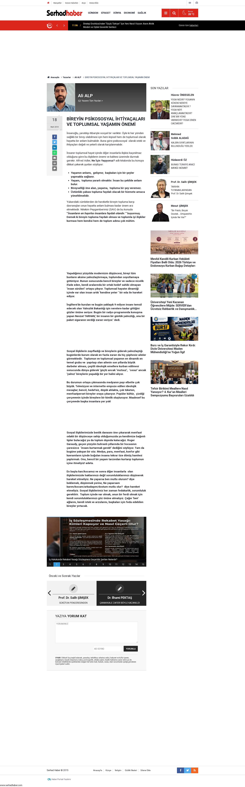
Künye (108, 770)
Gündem (93, 12)
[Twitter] (54, 142)
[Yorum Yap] (54, 168)
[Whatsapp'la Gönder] (54, 152)
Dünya (117, 12)
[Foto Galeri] (196, 2)
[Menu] (165, 13)
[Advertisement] (122, 52)
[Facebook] (54, 137)
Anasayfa (97, 770)
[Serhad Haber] (64, 12)
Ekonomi (129, 12)
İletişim (118, 770)
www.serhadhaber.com (11, 785)
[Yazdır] (54, 163)
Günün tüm (188, 25)
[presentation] (57, 25)
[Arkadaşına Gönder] (54, 158)
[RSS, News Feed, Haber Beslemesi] (194, 770)
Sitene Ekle (93, 3)
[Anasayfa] (48, 3)
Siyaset (106, 12)
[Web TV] (189, 2)
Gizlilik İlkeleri (131, 770)
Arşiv (84, 3)
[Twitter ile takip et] (187, 770)
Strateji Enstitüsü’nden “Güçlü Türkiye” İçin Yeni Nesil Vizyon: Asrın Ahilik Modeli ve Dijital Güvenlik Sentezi (118, 25)
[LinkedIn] (54, 147)
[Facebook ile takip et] (180, 770)
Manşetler (57, 3)
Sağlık (142, 12)
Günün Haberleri (71, 3)
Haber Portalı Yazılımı (61, 779)
